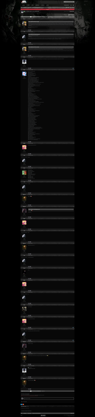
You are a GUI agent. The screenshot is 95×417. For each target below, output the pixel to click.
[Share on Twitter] (21, 404)
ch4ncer (25, 12)
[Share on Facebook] (22, 404)
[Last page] (40, 16)
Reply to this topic (72, 14)
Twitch (73, 7)
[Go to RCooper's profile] (24, 23)
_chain (37, 21)
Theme (21, 415)
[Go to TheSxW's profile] (24, 272)
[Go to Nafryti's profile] (24, 74)
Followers (71, 11)
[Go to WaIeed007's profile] (24, 210)
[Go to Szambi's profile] (24, 173)
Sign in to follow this (67, 11)
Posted (30, 31)
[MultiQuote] (28, 30)
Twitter (72, 7)
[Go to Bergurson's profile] (24, 198)
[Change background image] (73, 5)
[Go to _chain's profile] (24, 36)
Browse (24, 5)
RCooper (37, 34)
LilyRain (24, 143)
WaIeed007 (24, 206)
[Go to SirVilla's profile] (24, 309)
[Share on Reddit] (23, 404)
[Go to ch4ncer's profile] (22, 12)
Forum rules (47, 9)
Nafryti (24, 69)
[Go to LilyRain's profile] (24, 147)
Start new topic (65, 14)
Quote (30, 55)
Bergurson (24, 194)
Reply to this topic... (28, 398)
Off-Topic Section (33, 12)
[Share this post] (73, 31)
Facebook (70, 7)
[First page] (21, 16)
